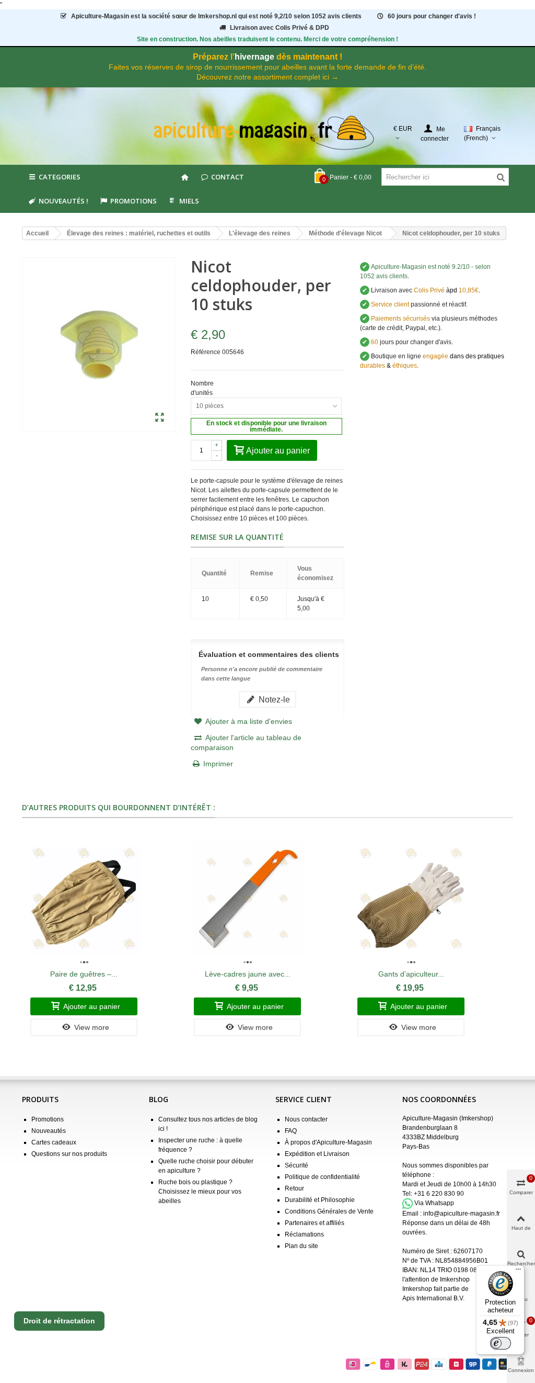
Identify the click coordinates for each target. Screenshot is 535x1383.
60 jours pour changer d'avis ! (432, 16)
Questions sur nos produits (69, 1154)
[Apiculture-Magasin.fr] (267, 133)
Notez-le (273, 699)
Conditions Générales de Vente (329, 1211)
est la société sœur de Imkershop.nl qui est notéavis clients (216, 16)
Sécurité (296, 1165)
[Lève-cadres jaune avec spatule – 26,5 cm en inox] (247, 898)
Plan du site (301, 1246)
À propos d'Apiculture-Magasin (328, 1142)
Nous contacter (306, 1119)
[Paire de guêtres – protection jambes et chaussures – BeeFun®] (84, 898)
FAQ (291, 1131)
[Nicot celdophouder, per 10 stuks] (159, 418)
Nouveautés (48, 1131)
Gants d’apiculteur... (411, 974)
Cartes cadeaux (53, 1142)
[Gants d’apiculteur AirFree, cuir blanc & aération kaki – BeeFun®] (411, 898)
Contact (227, 177)
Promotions (133, 201)
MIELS (189, 201)
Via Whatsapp (434, 1203)
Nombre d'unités (202, 388)
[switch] (500, 1343)
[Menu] (518, 1271)
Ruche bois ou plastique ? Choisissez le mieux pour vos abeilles (199, 1191)
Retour (294, 1188)
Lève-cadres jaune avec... (247, 974)
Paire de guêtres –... (84, 974)
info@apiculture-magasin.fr (461, 1213)
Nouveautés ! (63, 201)
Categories (59, 177)
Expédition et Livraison (317, 1154)
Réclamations (304, 1234)
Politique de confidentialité (322, 1177)
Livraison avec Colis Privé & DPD (279, 27)
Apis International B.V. (433, 1298)
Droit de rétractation (59, 1321)
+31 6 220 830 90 (439, 1193)
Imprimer (218, 763)
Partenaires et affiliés (314, 1223)
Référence (205, 352)
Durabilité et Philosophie (320, 1200)
